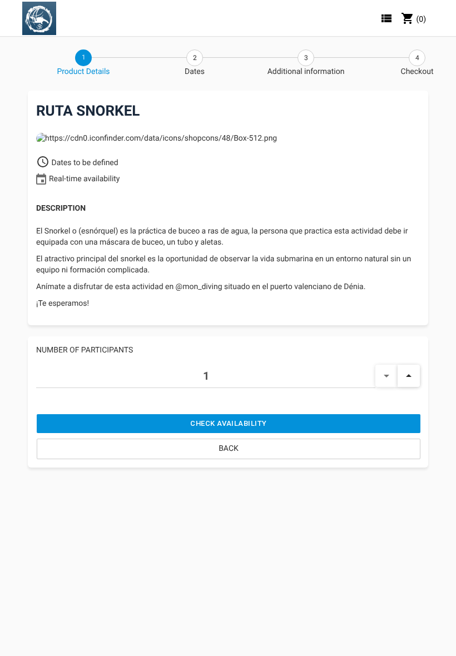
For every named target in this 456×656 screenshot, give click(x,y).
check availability (228, 423)
